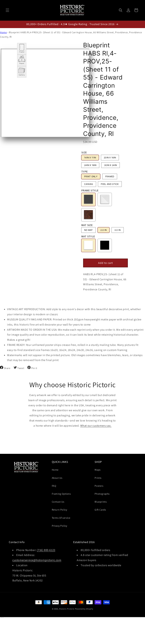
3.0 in (117, 230)
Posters (99, 485)
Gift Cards (100, 509)
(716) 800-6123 (46, 550)
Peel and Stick (110, 184)
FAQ (54, 485)
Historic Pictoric (66, 609)
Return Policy (59, 509)
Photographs (102, 493)
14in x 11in (90, 157)
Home (3, 32)
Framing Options (61, 493)
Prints (98, 477)
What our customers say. (96, 425)
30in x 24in (110, 165)
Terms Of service (61, 517)
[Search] (120, 10)
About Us (57, 477)
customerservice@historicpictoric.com (36, 560)
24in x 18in (90, 165)
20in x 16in (110, 157)
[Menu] (7, 10)
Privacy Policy (59, 525)
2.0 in (103, 230)
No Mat (88, 230)
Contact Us (58, 501)
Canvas (88, 184)
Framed (109, 176)
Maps (97, 469)
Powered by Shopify (84, 609)
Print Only (90, 176)
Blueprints (101, 501)
